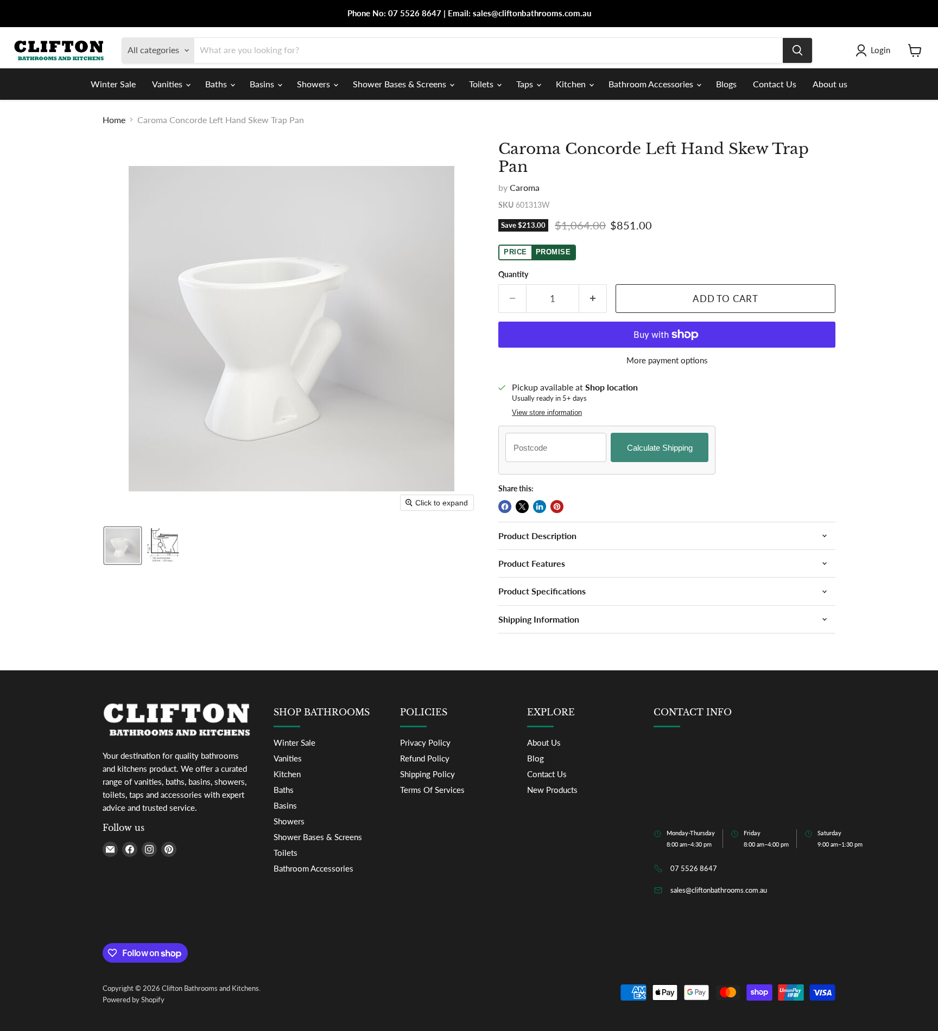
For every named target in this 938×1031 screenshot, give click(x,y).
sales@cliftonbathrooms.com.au (718, 890)
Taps (525, 84)
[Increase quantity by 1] (593, 298)
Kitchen (572, 84)
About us (830, 84)
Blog (535, 758)
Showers (314, 84)
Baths (217, 84)
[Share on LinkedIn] (539, 506)
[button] (875, 50)
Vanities (168, 84)
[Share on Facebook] (504, 506)
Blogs (726, 84)
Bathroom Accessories (652, 84)
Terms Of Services (432, 790)
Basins (263, 84)
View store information (547, 413)
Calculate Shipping (660, 447)
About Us (544, 742)
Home (114, 120)
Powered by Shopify (133, 999)
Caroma (525, 187)
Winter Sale (113, 84)
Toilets (482, 84)
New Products (552, 790)
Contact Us (774, 84)
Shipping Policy (427, 774)
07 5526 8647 (693, 868)
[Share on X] (522, 506)
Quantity (513, 274)
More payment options (667, 360)
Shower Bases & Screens (400, 84)
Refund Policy (424, 758)
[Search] (797, 50)
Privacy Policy (425, 742)
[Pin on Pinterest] (556, 506)
